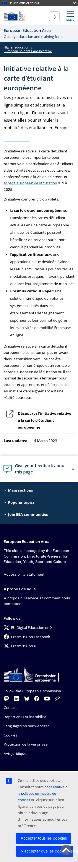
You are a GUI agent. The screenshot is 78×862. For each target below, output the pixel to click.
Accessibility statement (24, 574)
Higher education (16, 47)
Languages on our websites (26, 725)
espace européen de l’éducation (30, 182)
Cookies (10, 735)
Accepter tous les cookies (44, 838)
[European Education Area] (14, 15)
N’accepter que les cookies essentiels (47, 851)
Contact (10, 707)
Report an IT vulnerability (25, 716)
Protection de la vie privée (26, 744)
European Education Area (26, 541)
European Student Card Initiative (28, 51)
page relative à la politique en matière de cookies (42, 793)
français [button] (54, 16)
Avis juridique (15, 753)
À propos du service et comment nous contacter (37, 601)
